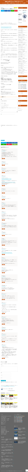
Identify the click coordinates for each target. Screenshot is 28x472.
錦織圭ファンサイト (3, 422)
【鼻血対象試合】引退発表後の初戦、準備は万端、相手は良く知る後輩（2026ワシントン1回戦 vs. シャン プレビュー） (7, 466)
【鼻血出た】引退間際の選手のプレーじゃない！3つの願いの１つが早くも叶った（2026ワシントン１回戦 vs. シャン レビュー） (7, 460)
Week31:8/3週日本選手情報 (22, 85)
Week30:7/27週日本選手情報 (18, 420)
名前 (1, 372)
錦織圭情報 (8, 3)
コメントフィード (20, 109)
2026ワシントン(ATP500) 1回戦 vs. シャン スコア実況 (7, 463)
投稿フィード (19, 108)
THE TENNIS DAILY (3, 417)
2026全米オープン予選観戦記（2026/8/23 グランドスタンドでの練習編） (22, 35)
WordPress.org (20, 110)
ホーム (3, 3)
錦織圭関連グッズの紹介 (4, 432)
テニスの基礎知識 (11, 3)
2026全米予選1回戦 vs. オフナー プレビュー (6, 442)
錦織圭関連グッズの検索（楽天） (5, 431)
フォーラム (5, 3)
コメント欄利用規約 (24, 3)
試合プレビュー (3, 140)
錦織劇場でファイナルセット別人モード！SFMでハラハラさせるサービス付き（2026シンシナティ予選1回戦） (7, 453)
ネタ (20, 3)
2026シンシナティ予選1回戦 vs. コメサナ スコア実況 (7, 456)
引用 (2, 158)
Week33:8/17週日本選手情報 (22, 84)
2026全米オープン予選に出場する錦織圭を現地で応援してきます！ (7, 447)
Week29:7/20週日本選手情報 (22, 88)
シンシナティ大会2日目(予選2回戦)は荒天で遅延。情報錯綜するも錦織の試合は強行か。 (7, 450)
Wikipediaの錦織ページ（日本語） (5, 418)
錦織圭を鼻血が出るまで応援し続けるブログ (14, 1)
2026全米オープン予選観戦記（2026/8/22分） (21, 435)
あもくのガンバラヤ (3, 421)
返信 (4, 158)
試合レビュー (14, 3)
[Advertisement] (9, 16)
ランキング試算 (17, 3)
